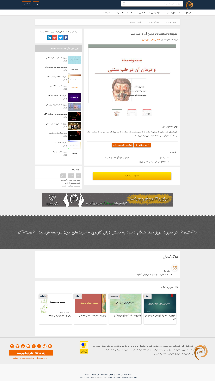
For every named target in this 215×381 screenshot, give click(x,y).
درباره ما (44, 358)
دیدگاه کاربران (154, 22)
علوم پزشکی (155, 12)
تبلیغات (15, 358)
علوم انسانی (171, 12)
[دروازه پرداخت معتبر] (84, 353)
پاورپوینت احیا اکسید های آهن (57, 95)
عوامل (71, 175)
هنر (130, 12)
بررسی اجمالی (171, 22)
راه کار (63, 175)
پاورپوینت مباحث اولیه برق (58, 85)
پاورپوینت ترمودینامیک (60, 151)
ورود (36, 4)
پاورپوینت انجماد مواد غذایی (58, 133)
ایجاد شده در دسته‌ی (169, 39)
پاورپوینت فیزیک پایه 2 (60, 142)
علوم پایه (141, 12)
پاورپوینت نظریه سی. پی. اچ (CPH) (55, 114)
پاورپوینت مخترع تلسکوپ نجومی (56, 123)
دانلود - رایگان (132, 176)
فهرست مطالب (135, 22)
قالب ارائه (119, 12)
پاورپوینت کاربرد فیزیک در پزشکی (56, 104)
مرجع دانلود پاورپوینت (99, 377)
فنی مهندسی (186, 12)
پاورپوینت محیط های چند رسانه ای (56, 67)
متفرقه (107, 12)
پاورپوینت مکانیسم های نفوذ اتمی (56, 57)
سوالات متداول (34, 358)
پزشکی (145, 39)
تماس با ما (24, 358)
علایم (78, 175)
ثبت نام (27, 4)
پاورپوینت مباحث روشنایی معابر (57, 76)
